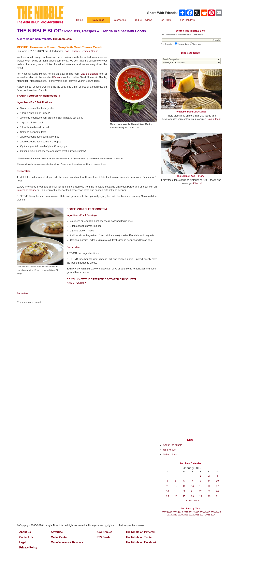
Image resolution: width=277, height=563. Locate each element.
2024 (202, 514)
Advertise (57, 531)
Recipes (85, 51)
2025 (207, 514)
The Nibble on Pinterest (140, 531)
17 (217, 486)
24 (217, 491)
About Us (25, 531)
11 (167, 486)
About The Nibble (172, 445)
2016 (213, 512)
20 (184, 491)
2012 (191, 512)
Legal (22, 542)
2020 (180, 514)
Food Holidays (71, 51)
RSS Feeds (169, 449)
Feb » (196, 500)
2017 (218, 512)
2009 (175, 512)
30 (209, 496)
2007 (164, 512)
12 (175, 486)
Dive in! (197, 183)
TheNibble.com (62, 38)
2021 (185, 514)
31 (217, 496)
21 (192, 491)
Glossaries (120, 20)
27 (184, 496)
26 (175, 496)
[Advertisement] (191, 218)
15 (200, 486)
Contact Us (26, 537)
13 (184, 486)
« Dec (189, 500)
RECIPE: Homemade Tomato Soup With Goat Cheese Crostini (60, 47)
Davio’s (57, 77)
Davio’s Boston (89, 73)
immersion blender (27, 190)
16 (209, 486)
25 (167, 496)
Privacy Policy (28, 547)
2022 (191, 514)
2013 (196, 512)
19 (175, 491)
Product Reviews (143, 20)
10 (217, 480)
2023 (196, 514)
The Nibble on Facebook (141, 542)
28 (192, 496)
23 (209, 491)
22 (200, 491)
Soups (94, 51)
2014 (202, 512)
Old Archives (170, 454)
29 (200, 496)
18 (167, 491)
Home (79, 20)
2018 (169, 514)
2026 (213, 514)
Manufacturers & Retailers (67, 542)
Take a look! (213, 119)
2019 (174, 514)
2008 (169, 512)
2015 (207, 512)
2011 (186, 512)
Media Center (59, 537)
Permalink (22, 293)
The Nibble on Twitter (139, 537)
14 (192, 486)
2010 (180, 512)
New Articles (104, 531)
